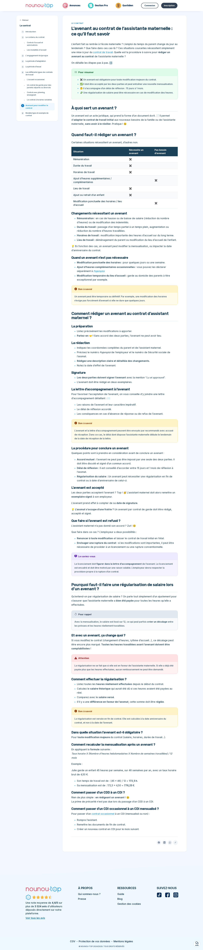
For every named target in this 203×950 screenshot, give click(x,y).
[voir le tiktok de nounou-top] (159, 894)
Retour (25, 20)
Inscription (169, 5)
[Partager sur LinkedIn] (164, 842)
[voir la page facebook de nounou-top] (167, 894)
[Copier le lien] (175, 842)
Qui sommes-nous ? (89, 894)
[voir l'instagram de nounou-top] (175, 894)
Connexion (149, 5)
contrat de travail (103, 52)
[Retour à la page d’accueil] (39, 5)
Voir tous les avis (35, 918)
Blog (119, 899)
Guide (120, 894)
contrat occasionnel (103, 813)
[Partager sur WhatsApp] (170, 842)
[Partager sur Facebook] (158, 842)
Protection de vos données (94, 941)
